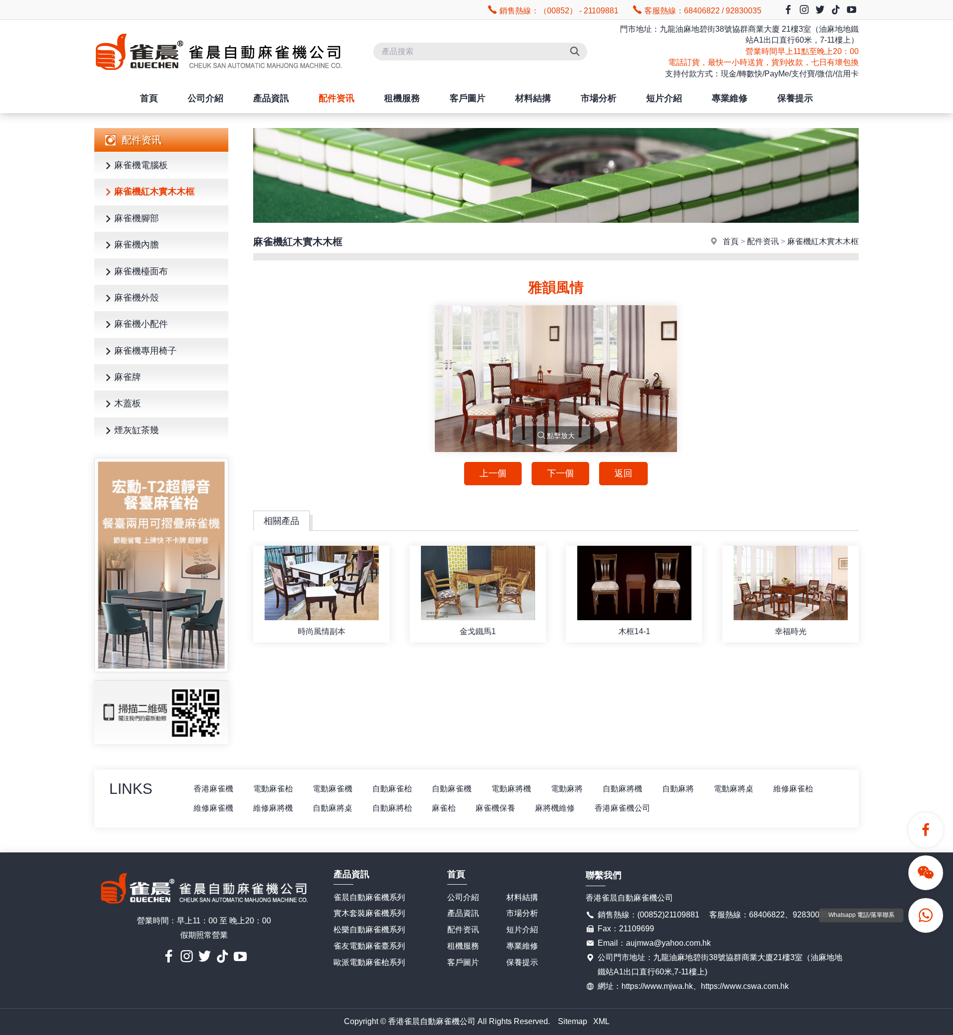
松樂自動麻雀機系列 (369, 929)
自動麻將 (678, 788)
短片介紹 (664, 98)
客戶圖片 (467, 98)
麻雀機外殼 (136, 298)
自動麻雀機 (452, 788)
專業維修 (730, 98)
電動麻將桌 (733, 788)
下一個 (560, 473)
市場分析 (598, 98)
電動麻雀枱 (273, 788)
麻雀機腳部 (136, 218)
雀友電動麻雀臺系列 (369, 946)
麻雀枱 (444, 808)
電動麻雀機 (332, 788)
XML (601, 1021)
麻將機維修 (555, 808)
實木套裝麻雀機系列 (369, 913)
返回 (623, 473)
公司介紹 (205, 98)
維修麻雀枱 (793, 788)
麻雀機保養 (495, 808)
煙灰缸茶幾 (136, 430)
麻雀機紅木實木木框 (154, 191)
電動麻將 (567, 788)
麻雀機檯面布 (141, 271)
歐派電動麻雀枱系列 (369, 962)
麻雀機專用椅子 (145, 351)
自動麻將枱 (392, 808)
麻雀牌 (127, 377)
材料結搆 (533, 98)
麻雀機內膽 (136, 245)
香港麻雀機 (213, 788)
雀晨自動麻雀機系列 (369, 897)
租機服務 (402, 98)
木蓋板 (127, 403)
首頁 (149, 98)
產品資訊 (271, 98)
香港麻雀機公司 (622, 808)
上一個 (492, 473)
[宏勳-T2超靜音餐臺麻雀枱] (161, 565)
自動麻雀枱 (392, 788)
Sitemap (572, 1021)
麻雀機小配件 (141, 324)
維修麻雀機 (213, 808)
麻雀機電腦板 (141, 165)
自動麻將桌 (332, 808)
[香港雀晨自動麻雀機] (218, 78)
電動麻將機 (511, 788)
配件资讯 (336, 98)
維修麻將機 (273, 808)
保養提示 (795, 98)
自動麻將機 (622, 788)
